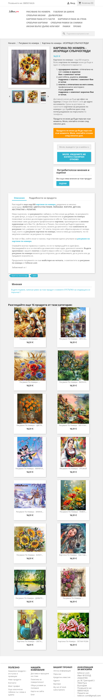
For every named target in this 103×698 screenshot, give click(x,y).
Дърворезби (55, 15)
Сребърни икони (35, 15)
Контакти (12, 683)
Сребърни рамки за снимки (66, 22)
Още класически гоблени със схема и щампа (17, 692)
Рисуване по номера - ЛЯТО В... (73, 339)
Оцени (63, 183)
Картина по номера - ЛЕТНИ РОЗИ (73, 641)
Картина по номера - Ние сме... (73, 555)
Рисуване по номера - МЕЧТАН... (73, 425)
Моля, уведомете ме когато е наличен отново (74, 157)
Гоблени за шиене (63, 11)
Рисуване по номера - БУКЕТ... (30, 555)
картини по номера (46, 204)
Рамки (66, 26)
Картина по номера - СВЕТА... (30, 641)
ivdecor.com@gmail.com (89, 695)
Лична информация (62, 671)
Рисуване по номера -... (30, 339)
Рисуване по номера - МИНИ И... (30, 468)
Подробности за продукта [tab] (43, 198)
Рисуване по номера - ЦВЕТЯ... (30, 425)
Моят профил (14, 686)
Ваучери (57, 684)
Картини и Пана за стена (72, 19)
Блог (33, 694)
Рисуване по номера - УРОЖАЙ (73, 468)
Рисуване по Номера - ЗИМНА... (30, 512)
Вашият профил (62, 667)
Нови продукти (14, 679)
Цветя (34, 276)
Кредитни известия (61, 677)
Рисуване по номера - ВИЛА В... (73, 382)
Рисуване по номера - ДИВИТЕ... (30, 598)
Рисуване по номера (38, 11)
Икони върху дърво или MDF (43, 26)
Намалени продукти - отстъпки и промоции (17, 673)
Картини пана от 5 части (40, 19)
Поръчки (57, 674)
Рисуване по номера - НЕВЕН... (73, 512)
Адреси (56, 680)
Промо (77, 26)
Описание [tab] (19, 198)
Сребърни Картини (37, 22)
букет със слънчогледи (20, 276)
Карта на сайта (37, 691)
